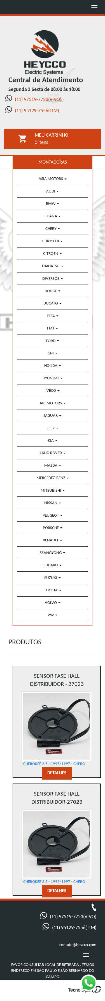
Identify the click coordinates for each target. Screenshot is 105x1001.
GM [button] (51, 353)
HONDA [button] (51, 366)
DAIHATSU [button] (51, 266)
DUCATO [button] (51, 303)
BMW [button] (51, 204)
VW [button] (51, 615)
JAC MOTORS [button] (51, 403)
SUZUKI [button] (51, 578)
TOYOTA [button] (51, 590)
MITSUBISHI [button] (51, 491)
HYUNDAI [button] (51, 378)
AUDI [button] (51, 191)
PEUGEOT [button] (51, 516)
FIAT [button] (51, 328)
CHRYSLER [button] (51, 241)
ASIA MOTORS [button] (51, 179)
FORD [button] (51, 341)
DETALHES (56, 773)
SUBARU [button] (51, 565)
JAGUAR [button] (51, 416)
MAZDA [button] (51, 466)
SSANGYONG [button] (51, 553)
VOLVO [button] (51, 603)
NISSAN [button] (51, 503)
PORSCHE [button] (51, 528)
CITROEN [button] (51, 254)
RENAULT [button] (51, 540)
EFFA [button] (51, 316)
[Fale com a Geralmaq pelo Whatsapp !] (92, 986)
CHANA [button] (51, 216)
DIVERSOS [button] (51, 279)
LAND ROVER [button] (51, 453)
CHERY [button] (51, 229)
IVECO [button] (51, 391)
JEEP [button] (51, 428)
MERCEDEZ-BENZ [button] (51, 478)
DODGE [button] (51, 291)
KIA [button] (51, 441)
